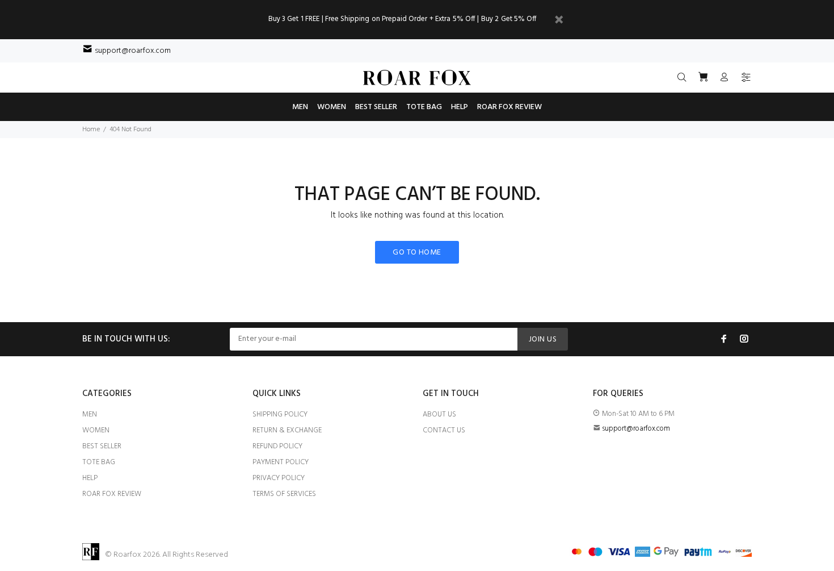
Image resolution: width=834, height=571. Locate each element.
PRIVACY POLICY (278, 478)
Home (91, 129)
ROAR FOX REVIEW (111, 494)
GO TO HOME (417, 252)
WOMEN (95, 430)
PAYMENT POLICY (280, 462)
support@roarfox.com (133, 50)
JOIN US (543, 339)
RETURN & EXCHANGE (287, 430)
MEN (89, 414)
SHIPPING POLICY (280, 414)
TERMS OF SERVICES (284, 494)
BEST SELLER (101, 446)
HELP (90, 478)
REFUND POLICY (277, 446)
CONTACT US (444, 430)
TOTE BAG (98, 462)
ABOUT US (439, 414)
